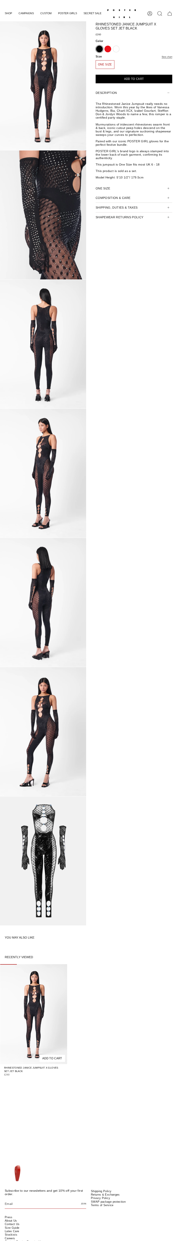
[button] (8, 14)
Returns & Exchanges (105, 1194)
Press (9, 1217)
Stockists (11, 1234)
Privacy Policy (100, 1198)
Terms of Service (102, 1205)
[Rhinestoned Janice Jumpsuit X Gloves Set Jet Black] (33, 1014)
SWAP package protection (108, 1201)
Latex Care (12, 1231)
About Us (11, 1220)
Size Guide (12, 1227)
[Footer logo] (17, 1173)
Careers (10, 1238)
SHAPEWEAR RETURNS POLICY (119, 217)
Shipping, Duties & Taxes (116, 207)
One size (103, 188)
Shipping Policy (101, 1191)
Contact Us (12, 1224)
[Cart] (170, 13)
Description (106, 93)
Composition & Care (113, 198)
